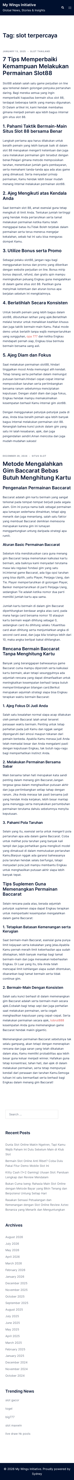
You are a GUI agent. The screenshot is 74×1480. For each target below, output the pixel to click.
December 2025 (16, 1283)
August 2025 (14, 1309)
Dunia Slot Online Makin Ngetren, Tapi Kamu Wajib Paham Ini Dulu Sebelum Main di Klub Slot (35, 1149)
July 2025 (12, 1316)
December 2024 (16, 1362)
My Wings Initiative (19, 5)
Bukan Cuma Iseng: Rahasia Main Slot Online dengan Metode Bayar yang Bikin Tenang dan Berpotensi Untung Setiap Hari (36, 1188)
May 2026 (12, 1250)
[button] (62, 7)
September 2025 (16, 1303)
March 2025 (13, 1342)
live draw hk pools (17, 1433)
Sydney (37, 1474)
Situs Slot (39, 456)
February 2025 (15, 1349)
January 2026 (14, 1276)
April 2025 (12, 1336)
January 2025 (14, 1356)
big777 (10, 1417)
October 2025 (15, 1296)
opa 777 (32, 336)
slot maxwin (13, 1425)
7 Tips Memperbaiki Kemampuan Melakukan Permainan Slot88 (36, 66)
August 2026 (14, 1237)
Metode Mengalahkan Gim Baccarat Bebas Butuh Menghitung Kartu (37, 470)
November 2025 (16, 1290)
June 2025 (12, 1323)
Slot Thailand (40, 51)
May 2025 (12, 1329)
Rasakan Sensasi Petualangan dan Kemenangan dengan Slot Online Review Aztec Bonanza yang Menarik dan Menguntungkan (37, 1204)
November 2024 (16, 1369)
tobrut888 (57, 1020)
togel (8, 1408)
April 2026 (12, 1256)
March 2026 (13, 1263)
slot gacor (12, 1400)
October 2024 (15, 1375)
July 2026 (12, 1243)
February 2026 (15, 1270)
